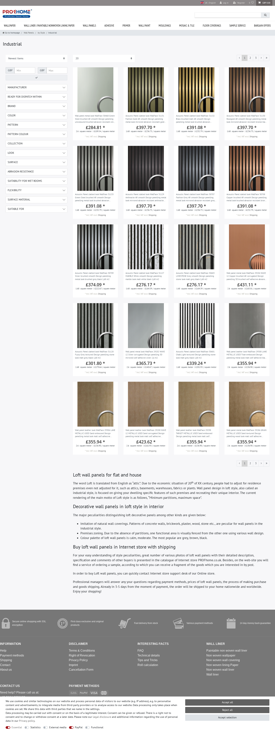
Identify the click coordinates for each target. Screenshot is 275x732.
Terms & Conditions (82, 650)
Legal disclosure (102, 717)
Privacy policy (27, 720)
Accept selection (227, 717)
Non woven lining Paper (222, 665)
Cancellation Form (81, 669)
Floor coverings (212, 25)
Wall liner (212, 674)
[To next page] (261, 58)
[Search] (265, 15)
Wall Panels (89, 25)
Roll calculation (148, 665)
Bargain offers (262, 25)
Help (3, 650)
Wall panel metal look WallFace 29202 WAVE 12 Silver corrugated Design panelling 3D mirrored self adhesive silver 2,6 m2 (145, 354)
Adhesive (109, 25)
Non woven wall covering (223, 660)
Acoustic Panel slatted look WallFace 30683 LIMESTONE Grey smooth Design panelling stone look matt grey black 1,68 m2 (195, 276)
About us (6, 669)
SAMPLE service (237, 25)
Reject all (227, 710)
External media (57, 727)
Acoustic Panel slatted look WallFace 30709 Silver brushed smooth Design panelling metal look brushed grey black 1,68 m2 (94, 276)
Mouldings (165, 25)
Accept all (227, 702)
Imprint (73, 665)
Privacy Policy (78, 660)
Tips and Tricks (148, 660)
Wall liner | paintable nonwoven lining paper (49, 25)
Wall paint (144, 25)
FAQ (140, 650)
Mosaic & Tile (186, 25)
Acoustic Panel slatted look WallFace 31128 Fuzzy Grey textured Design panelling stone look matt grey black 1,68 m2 (94, 354)
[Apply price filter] (36, 77)
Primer (126, 25)
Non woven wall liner (220, 669)
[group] (95, 89)
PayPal (78, 727)
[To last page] (266, 58)
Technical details (149, 655)
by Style (41, 32)
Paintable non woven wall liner (226, 650)
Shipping (102, 136)
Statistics (35, 727)
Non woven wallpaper (220, 655)
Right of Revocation (82, 655)
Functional (97, 727)
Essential (17, 727)
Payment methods (12, 655)
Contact (5, 665)
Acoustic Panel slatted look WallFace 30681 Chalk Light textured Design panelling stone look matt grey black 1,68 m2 (196, 354)
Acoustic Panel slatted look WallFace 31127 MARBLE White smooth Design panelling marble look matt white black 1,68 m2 (145, 276)
